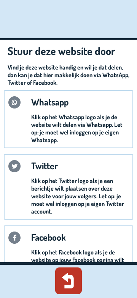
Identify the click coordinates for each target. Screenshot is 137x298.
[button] (14, 102)
